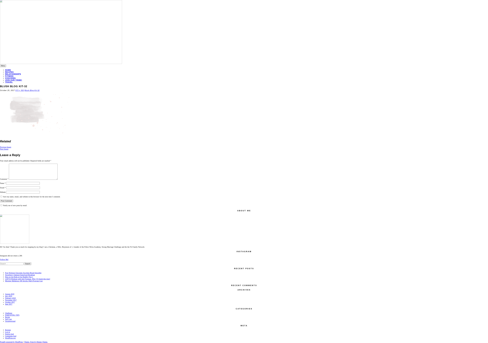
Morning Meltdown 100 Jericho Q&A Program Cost (24, 281)
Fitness (9, 76)
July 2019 (8, 296)
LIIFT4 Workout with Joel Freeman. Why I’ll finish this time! (27, 279)
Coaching (10, 78)
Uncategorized (10, 321)
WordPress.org (10, 338)
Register (8, 330)
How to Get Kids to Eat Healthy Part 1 (19, 277)
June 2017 (8, 304)
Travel (9, 82)
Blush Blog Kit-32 (32, 90)
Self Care (8, 319)
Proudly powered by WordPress (11, 342)
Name (3, 183)
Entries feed (9, 334)
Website (3, 192)
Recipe (7, 317)
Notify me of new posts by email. (15, 205)
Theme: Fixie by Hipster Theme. (36, 342)
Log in (7, 332)
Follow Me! (4, 260)
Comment (4, 179)
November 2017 (11, 300)
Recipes (9, 72)
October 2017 (10, 302)
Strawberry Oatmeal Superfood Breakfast (20, 275)
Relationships (13, 74)
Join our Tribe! (13, 80)
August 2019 (9, 294)
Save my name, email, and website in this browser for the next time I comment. (31, 197)
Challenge (8, 313)
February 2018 (10, 298)
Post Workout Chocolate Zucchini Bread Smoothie (23, 273)
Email (3, 188)
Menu (3, 66)
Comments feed (10, 336)
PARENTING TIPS (12, 315)
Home (8, 70)
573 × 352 (19, 90)
